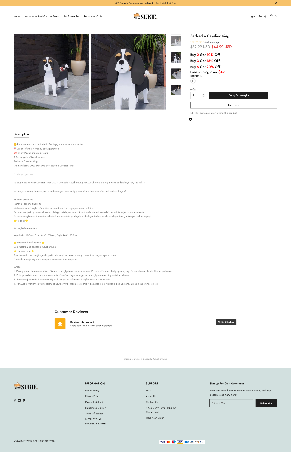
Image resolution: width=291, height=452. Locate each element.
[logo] (145, 16)
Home (17, 16)
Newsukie (28, 441)
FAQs (149, 390)
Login (252, 16)
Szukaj (262, 16)
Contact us (152, 402)
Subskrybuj (266, 403)
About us (151, 396)
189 (196, 113)
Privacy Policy (92, 396)
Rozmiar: (196, 76)
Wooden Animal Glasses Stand (42, 16)
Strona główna (132, 359)
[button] (205, 42)
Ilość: (193, 89)
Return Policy (92, 390)
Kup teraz (233, 105)
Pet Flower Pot (71, 16)
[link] (176, 41)
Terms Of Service (94, 413)
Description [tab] (21, 134)
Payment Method (94, 402)
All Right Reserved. (44, 441)
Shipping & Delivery (95, 408)
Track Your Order (93, 16)
